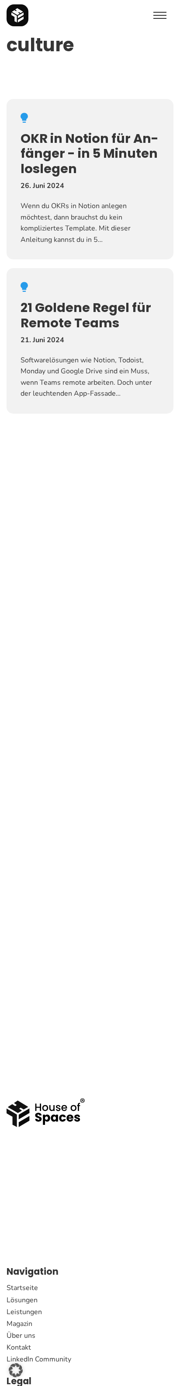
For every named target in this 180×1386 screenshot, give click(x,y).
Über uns (21, 1335)
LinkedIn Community (39, 1359)
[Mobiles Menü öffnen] (159, 15)
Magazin (19, 1324)
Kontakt (19, 1347)
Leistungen (24, 1312)
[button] (15, 1370)
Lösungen (22, 1300)
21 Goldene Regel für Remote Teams (86, 315)
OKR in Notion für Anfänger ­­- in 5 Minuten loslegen (90, 153)
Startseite (22, 1288)
